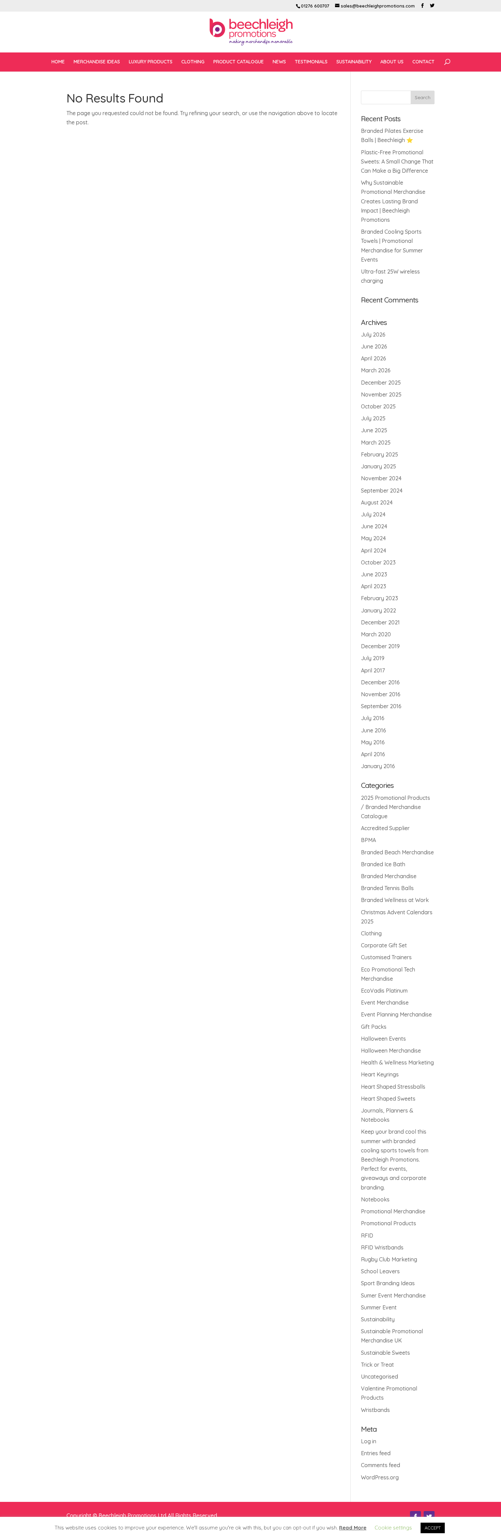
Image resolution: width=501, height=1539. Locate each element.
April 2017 (373, 670)
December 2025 (381, 382)
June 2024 (374, 526)
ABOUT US (392, 62)
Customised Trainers (386, 957)
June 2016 (373, 730)
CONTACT (423, 62)
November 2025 (381, 394)
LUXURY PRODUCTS (150, 62)
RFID (367, 1235)
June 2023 (374, 574)
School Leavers (380, 1271)
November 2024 (381, 478)
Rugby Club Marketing (389, 1259)
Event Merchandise (385, 1002)
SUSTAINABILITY (353, 62)
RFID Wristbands (382, 1247)
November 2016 (380, 694)
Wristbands (375, 1409)
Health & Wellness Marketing (397, 1062)
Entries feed (376, 1453)
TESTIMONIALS (311, 62)
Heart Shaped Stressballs (393, 1086)
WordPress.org (380, 1477)
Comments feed (380, 1465)
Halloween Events (383, 1038)
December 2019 (380, 646)
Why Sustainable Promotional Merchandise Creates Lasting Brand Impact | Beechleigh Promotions (393, 201)
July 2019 (372, 658)
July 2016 (372, 718)
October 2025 (378, 406)
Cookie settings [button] (393, 1527)
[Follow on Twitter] (429, 1516)
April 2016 (373, 754)
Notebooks (375, 1199)
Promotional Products (388, 1223)
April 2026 (373, 358)
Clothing (371, 933)
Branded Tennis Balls (387, 888)
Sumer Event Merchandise (393, 1295)
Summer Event (379, 1307)
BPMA (368, 840)
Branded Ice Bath (383, 864)
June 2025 (374, 430)
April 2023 (373, 586)
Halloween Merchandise (391, 1050)
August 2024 (377, 502)
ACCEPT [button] (433, 1527)
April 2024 (373, 550)
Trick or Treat (377, 1364)
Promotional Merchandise (393, 1211)
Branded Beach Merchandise (397, 852)
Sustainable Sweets (385, 1352)
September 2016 (381, 706)
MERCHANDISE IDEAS (97, 62)
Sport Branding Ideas (388, 1283)
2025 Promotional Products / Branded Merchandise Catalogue (395, 807)
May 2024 (373, 538)
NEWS (279, 62)
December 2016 (380, 682)
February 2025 (379, 454)
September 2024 (382, 490)
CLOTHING (192, 62)
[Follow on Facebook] (415, 1516)
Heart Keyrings (380, 1074)
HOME (58, 62)
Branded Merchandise (388, 876)
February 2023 (379, 598)
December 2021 (380, 622)
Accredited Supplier (385, 828)
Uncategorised (379, 1376)
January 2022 (378, 610)
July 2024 (373, 514)
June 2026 (374, 346)
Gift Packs (373, 1026)
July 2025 (373, 418)
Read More (352, 1527)
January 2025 (378, 466)
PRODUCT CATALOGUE (238, 62)
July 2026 (373, 334)
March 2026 (376, 370)
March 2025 (376, 442)
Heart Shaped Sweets (388, 1098)
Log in (368, 1441)
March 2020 (376, 634)
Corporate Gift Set (384, 945)
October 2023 (378, 562)
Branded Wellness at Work (395, 900)
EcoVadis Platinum (384, 990)
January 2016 (378, 766)
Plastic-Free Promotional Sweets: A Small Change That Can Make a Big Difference (397, 161)
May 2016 (373, 742)
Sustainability (378, 1319)
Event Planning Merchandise (396, 1014)
